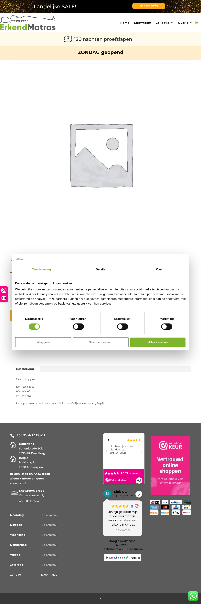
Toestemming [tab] (41, 269)
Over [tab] (159, 269)
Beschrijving (25, 369)
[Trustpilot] (122, 560)
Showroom (142, 23)
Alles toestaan (158, 342)
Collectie (163, 23)
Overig (183, 23)
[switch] (78, 326)
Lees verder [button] (122, 530)
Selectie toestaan (100, 342)
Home (125, 23)
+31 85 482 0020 (30, 435)
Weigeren (43, 342)
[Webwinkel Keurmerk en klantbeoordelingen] (170, 466)
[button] (139, 494)
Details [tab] (100, 269)
